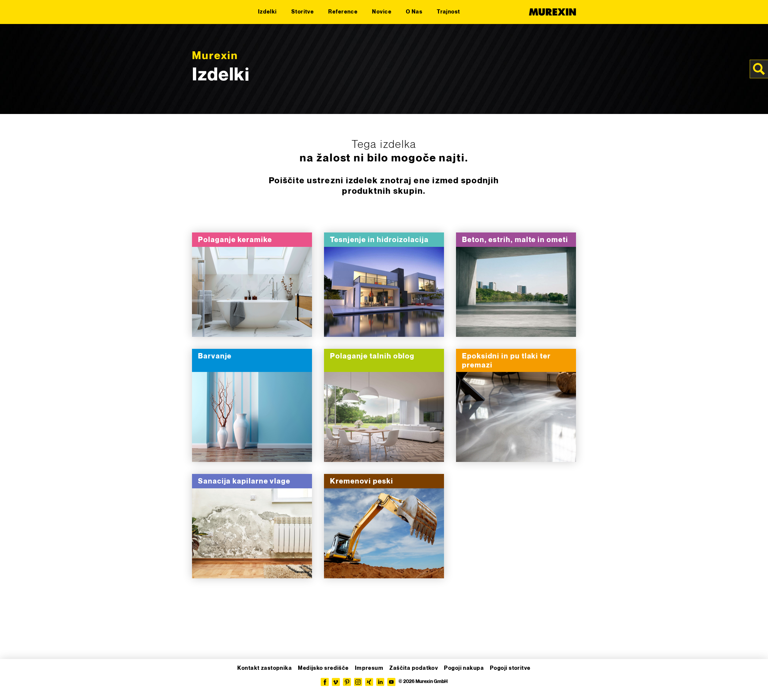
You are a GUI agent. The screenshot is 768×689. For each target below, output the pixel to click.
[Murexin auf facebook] (325, 682)
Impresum (369, 668)
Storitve (302, 12)
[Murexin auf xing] (369, 682)
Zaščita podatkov (413, 668)
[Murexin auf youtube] (391, 682)
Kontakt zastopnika (264, 668)
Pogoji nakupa (464, 668)
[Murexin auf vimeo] (336, 682)
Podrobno (252, 292)
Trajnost (448, 12)
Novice (382, 12)
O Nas (414, 12)
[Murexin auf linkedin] (380, 682)
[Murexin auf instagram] (358, 682)
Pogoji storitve (510, 668)
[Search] (759, 69)
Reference (343, 12)
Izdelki (267, 12)
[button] (13, 676)
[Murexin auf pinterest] (347, 682)
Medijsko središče (323, 668)
